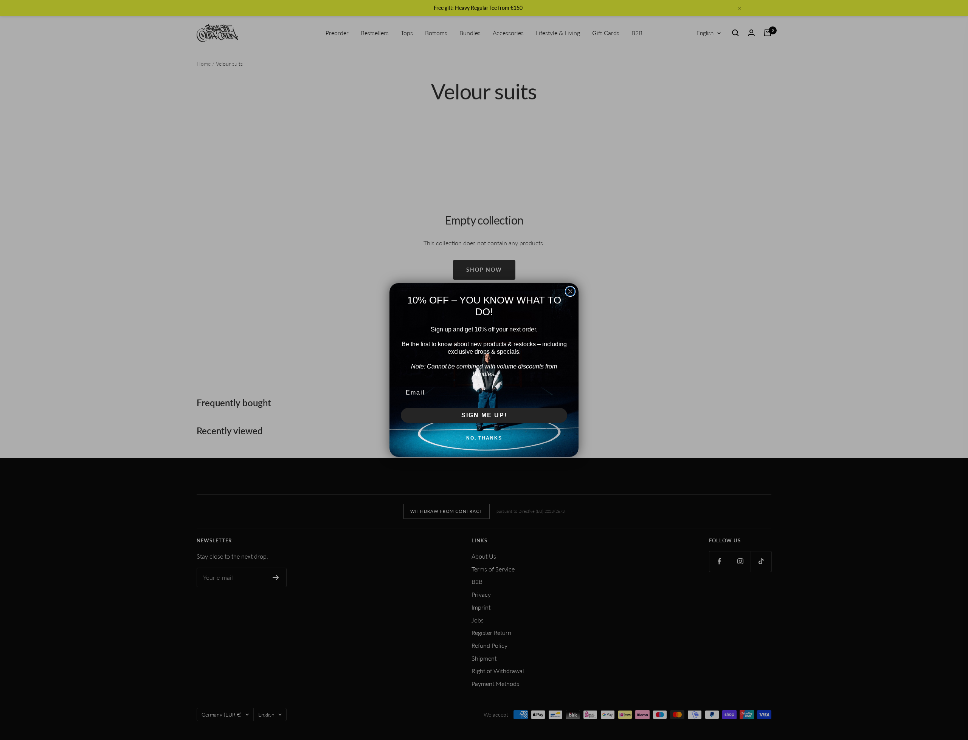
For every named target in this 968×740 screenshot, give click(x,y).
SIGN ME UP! (484, 415)
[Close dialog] (570, 291)
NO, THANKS (484, 438)
